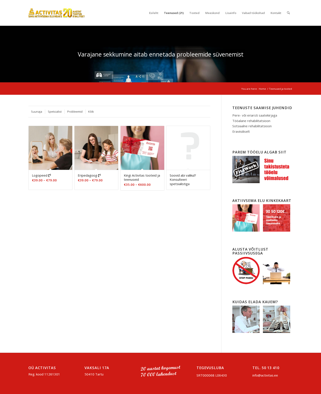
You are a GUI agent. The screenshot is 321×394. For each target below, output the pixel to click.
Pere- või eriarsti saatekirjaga (254, 115)
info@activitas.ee (265, 375)
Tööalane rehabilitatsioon (251, 121)
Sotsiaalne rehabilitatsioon (252, 126)
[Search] (288, 13)
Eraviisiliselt (241, 131)
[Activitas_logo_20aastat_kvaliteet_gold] (56, 13)
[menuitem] (153, 13)
